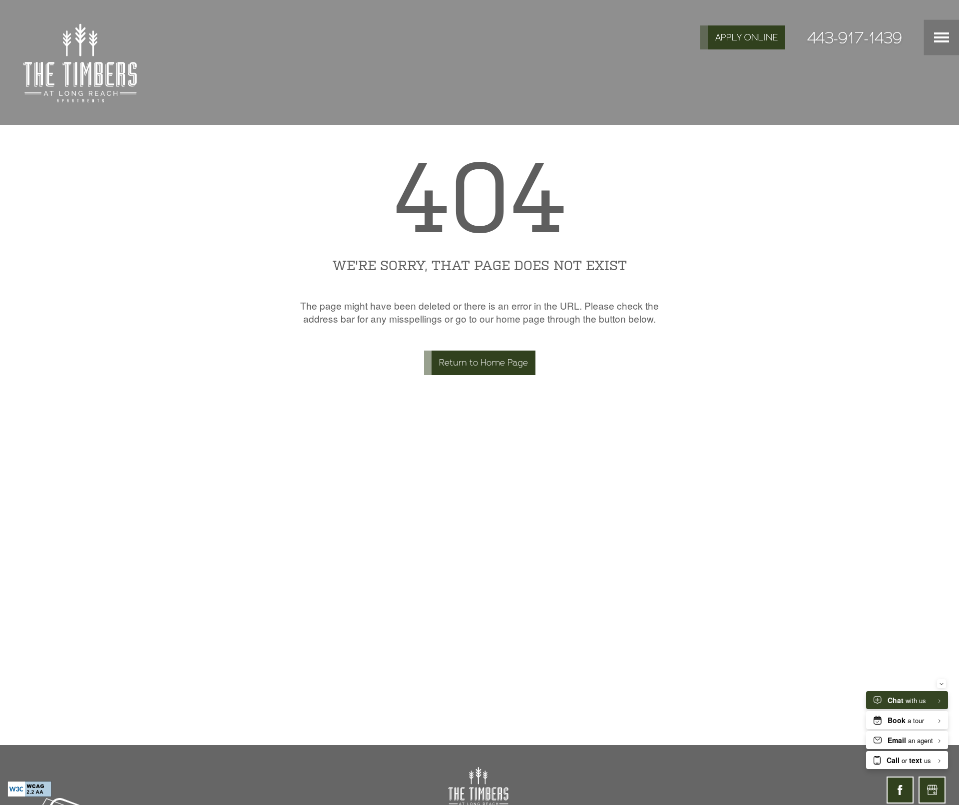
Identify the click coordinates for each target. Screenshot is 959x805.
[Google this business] (932, 790)
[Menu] (941, 37)
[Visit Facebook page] (900, 790)
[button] (742, 37)
